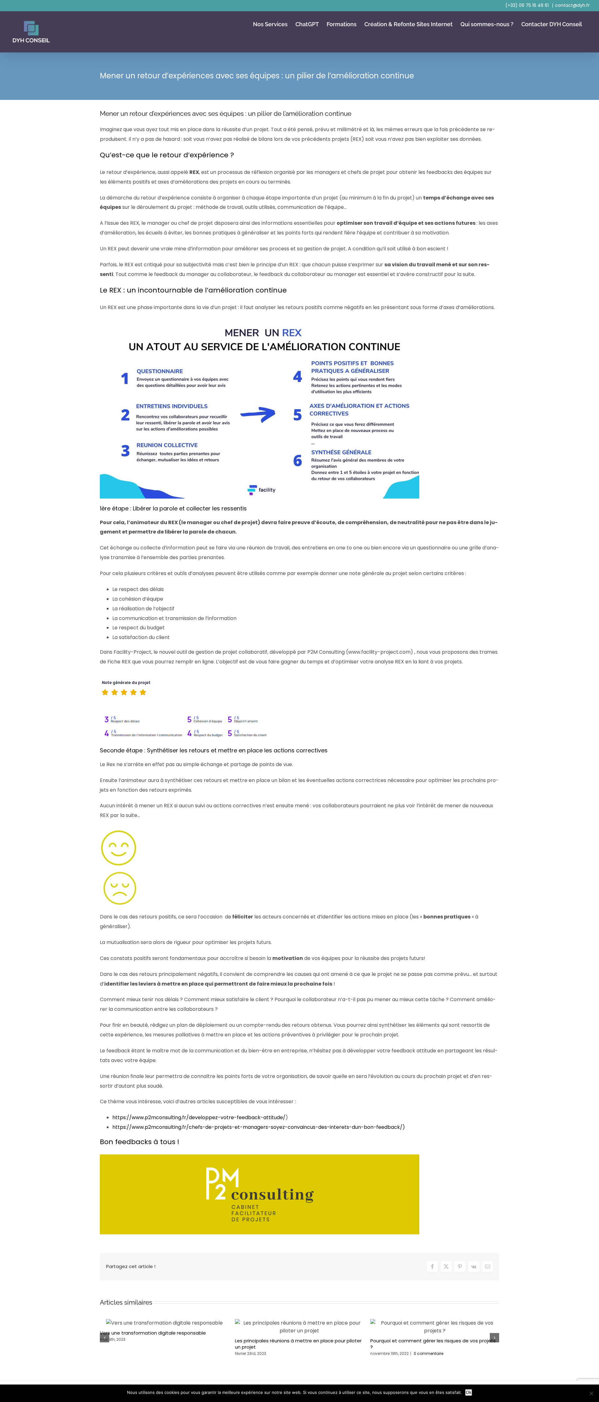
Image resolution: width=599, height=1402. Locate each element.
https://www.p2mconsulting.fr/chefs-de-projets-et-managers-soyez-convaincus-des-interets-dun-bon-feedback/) (258, 1127)
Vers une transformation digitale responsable (153, 1333)
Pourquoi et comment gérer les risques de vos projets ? (433, 1343)
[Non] (591, 1393)
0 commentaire (428, 1353)
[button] (104, 1337)
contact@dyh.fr (572, 5)
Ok (468, 1392)
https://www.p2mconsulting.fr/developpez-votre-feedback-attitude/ (198, 1117)
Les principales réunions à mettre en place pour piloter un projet (298, 1343)
